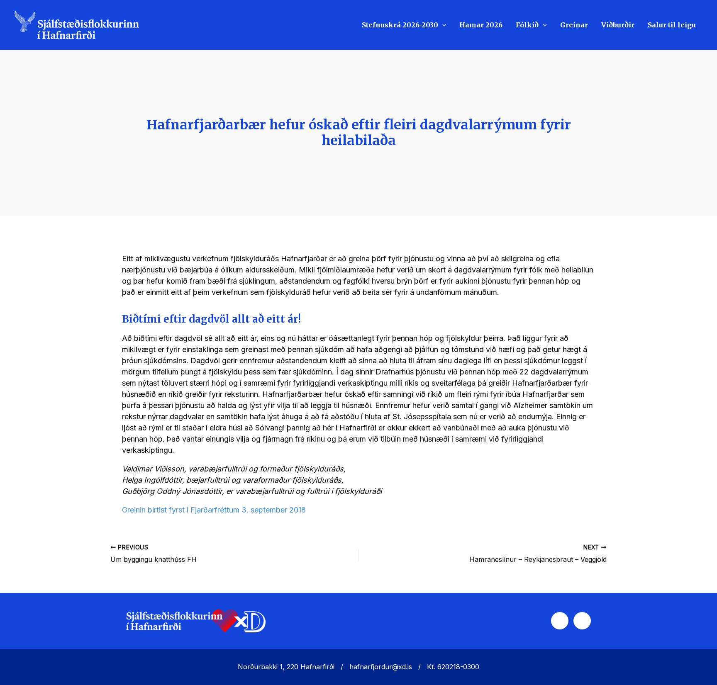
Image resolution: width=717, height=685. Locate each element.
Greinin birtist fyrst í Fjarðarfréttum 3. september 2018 (214, 509)
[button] (442, 25)
